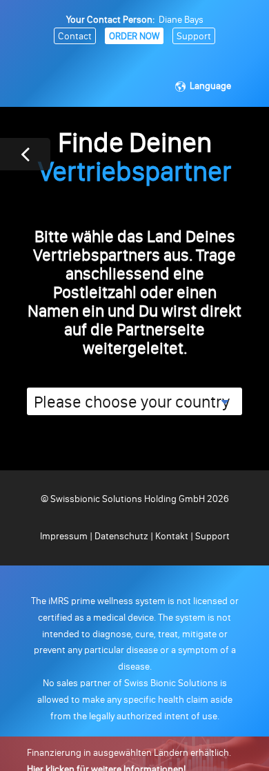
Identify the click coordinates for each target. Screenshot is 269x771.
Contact (75, 36)
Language (210, 86)
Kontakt (171, 536)
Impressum (65, 536)
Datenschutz (121, 536)
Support (194, 36)
